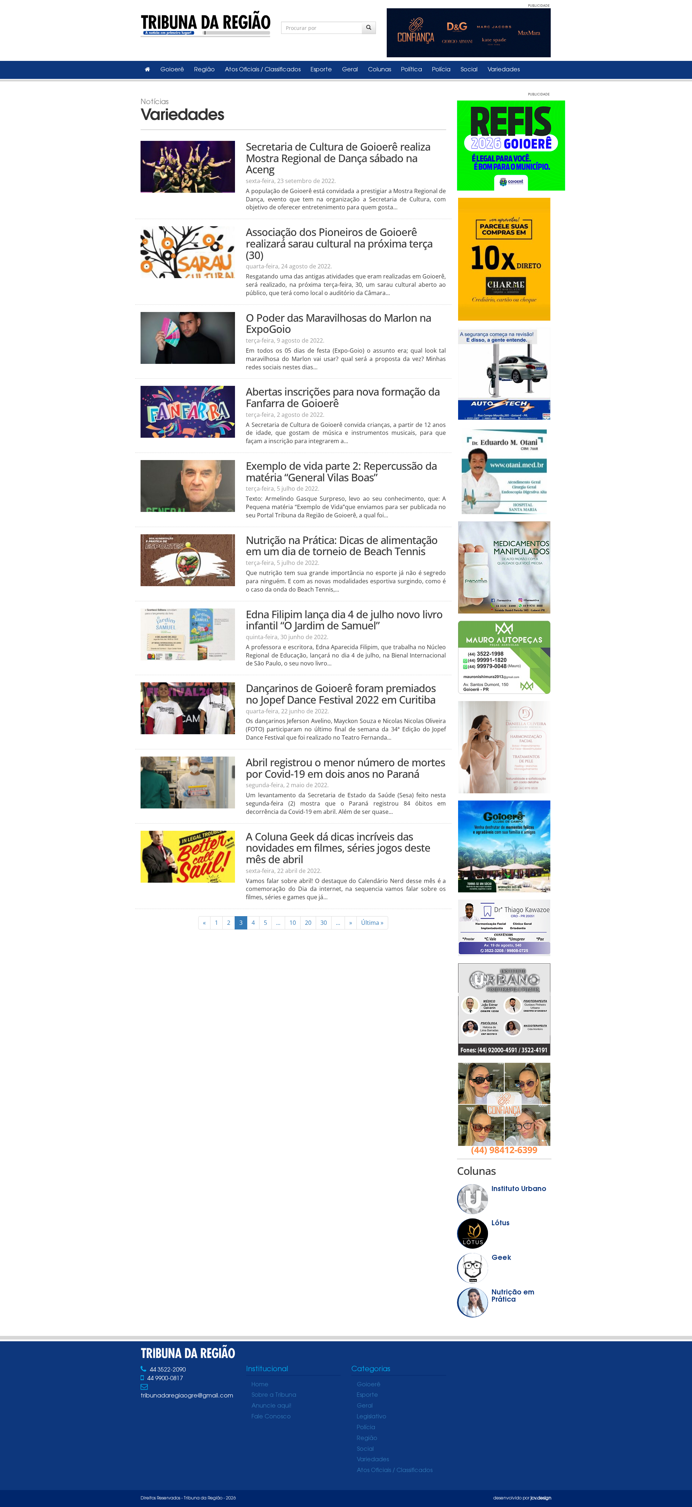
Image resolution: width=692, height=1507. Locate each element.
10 (292, 923)
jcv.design (541, 1498)
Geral (350, 70)
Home (260, 1385)
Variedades (504, 70)
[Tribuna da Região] (205, 22)
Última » (372, 923)
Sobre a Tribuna (274, 1395)
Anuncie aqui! (272, 1406)
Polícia (441, 70)
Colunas (379, 70)
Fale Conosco (271, 1417)
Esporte (321, 70)
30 (323, 923)
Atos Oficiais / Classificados (263, 70)
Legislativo (371, 1417)
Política (411, 70)
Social (469, 70)
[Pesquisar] (369, 28)
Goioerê (172, 70)
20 (308, 923)
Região (204, 70)
